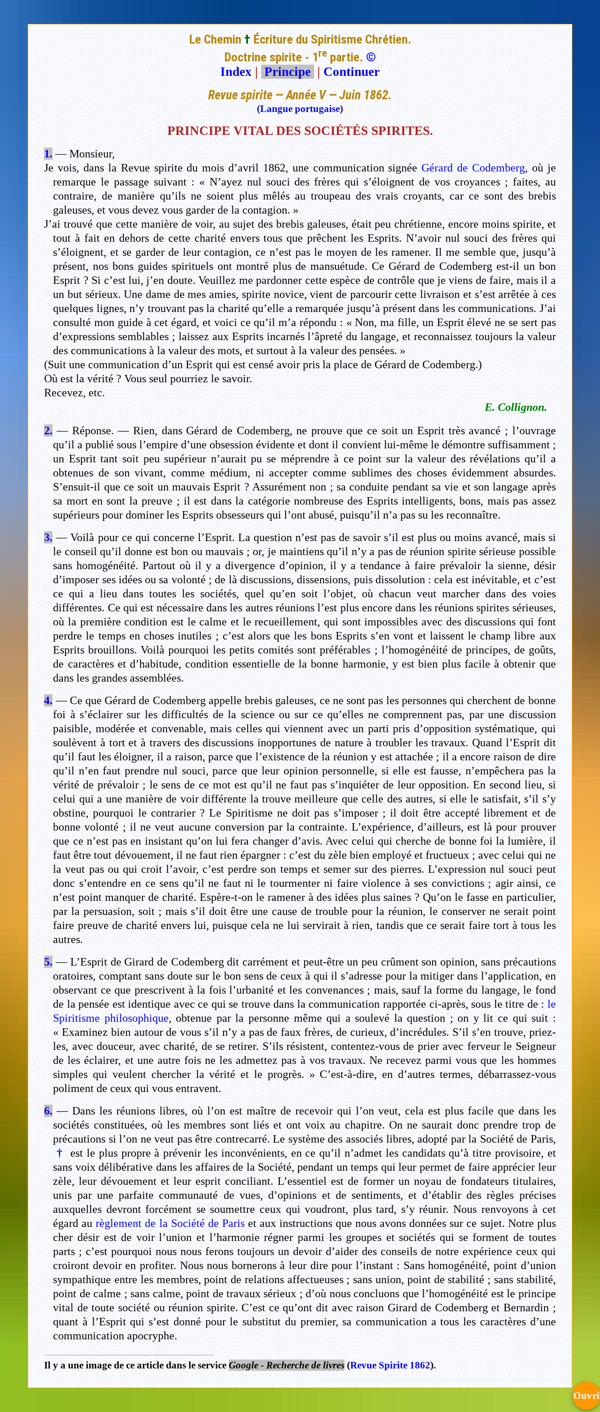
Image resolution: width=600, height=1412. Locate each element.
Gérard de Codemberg (473, 168)
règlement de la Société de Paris (170, 1223)
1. (48, 154)
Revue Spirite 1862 (390, 1365)
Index (236, 72)
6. (48, 1111)
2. (48, 430)
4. (48, 700)
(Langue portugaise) (300, 108)
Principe (287, 72)
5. (48, 962)
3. (48, 537)
